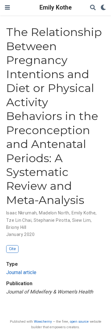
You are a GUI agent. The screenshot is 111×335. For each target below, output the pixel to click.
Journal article (21, 272)
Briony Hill (16, 227)
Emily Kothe (55, 7)
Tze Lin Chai (18, 220)
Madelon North (54, 212)
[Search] (93, 7)
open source (79, 322)
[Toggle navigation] (7, 7)
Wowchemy (43, 322)
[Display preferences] (103, 7)
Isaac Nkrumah (21, 212)
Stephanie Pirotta (52, 220)
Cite (12, 248)
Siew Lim (81, 220)
